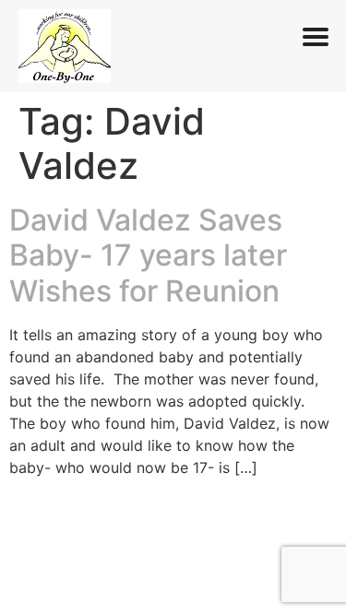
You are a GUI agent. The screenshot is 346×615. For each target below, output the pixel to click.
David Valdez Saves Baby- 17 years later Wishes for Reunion (148, 255)
